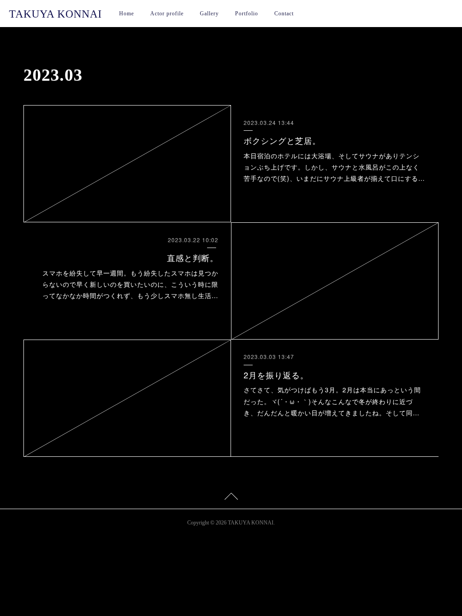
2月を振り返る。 (276, 375)
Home (126, 13)
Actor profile (167, 13)
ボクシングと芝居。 (282, 140)
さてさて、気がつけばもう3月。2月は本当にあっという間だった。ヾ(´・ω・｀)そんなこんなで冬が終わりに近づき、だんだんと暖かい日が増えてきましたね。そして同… (332, 401)
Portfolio (246, 13)
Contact (284, 13)
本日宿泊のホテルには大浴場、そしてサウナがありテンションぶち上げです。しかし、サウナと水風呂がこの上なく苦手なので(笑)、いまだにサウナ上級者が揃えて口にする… (334, 167)
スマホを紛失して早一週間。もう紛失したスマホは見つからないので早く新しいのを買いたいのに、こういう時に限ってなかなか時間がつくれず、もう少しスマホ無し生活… (130, 284)
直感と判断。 (192, 257)
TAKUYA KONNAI (55, 14)
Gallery (209, 13)
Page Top (231, 498)
